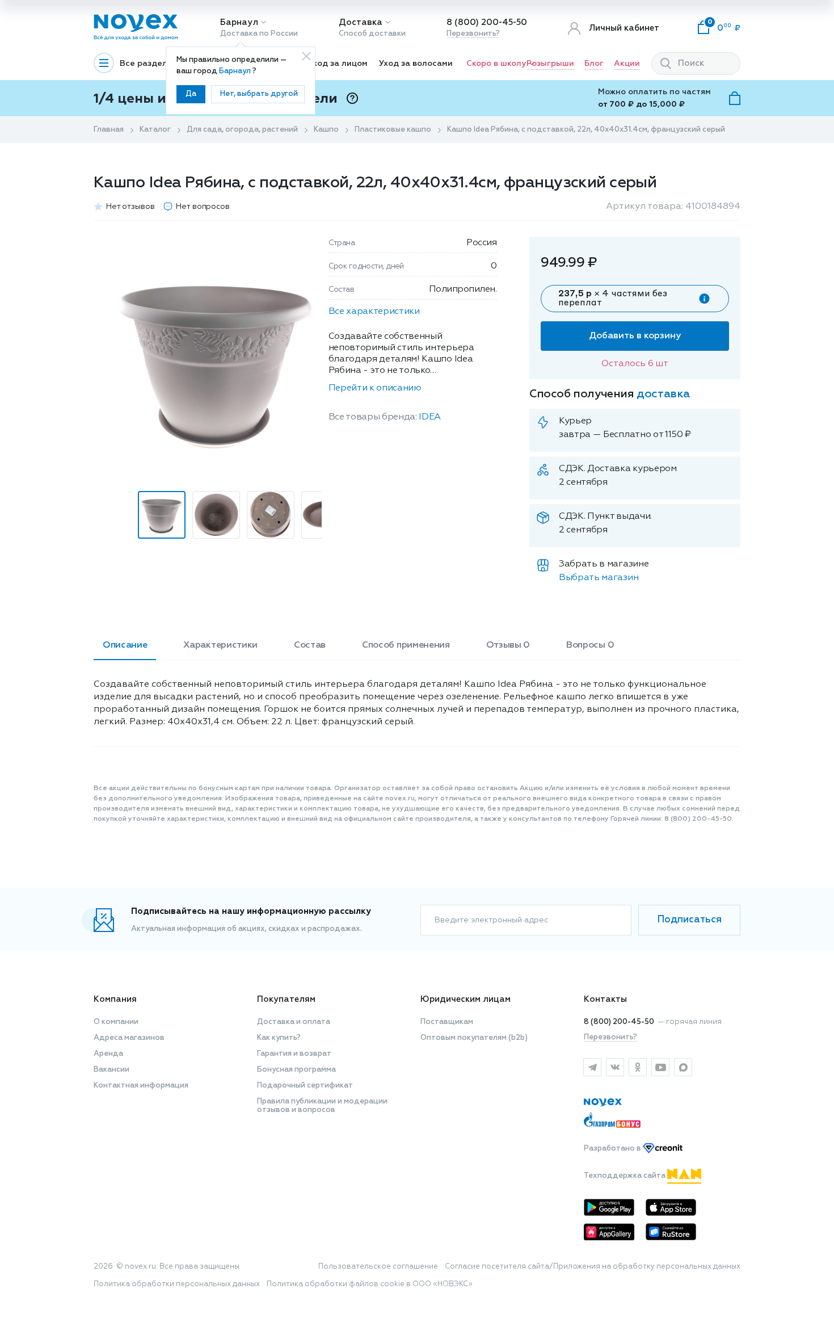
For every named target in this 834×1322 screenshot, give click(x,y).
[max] (683, 1067)
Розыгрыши (550, 64)
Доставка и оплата (293, 1022)
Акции (627, 64)
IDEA (430, 417)
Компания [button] (115, 999)
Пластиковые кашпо (393, 129)
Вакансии (111, 1069)
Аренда (108, 1053)
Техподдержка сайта (625, 1176)
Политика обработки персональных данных (177, 1284)
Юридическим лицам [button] (465, 999)
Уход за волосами (416, 64)
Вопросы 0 (590, 645)
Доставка (360, 22)
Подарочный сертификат (305, 1085)
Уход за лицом (338, 64)
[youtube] (660, 1067)
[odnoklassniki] (637, 1067)
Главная (109, 129)
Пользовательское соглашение (378, 1266)
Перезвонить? (473, 33)
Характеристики (220, 645)
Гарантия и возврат (294, 1053)
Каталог (155, 129)
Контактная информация (141, 1085)
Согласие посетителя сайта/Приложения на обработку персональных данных (592, 1266)
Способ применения (406, 645)
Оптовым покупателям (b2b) (474, 1038)
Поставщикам (446, 1022)
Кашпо (326, 129)
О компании (116, 1022)
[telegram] (592, 1067)
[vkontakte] (615, 1067)
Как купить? (279, 1038)
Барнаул (239, 22)
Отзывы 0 (508, 645)
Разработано (613, 1148)
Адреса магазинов (129, 1038)
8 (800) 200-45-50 (487, 22)
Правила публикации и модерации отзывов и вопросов (322, 1106)
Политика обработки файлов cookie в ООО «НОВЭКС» (370, 1284)
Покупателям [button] (286, 999)
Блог (594, 64)
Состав (310, 645)
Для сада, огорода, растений (242, 129)
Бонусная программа (296, 1069)
